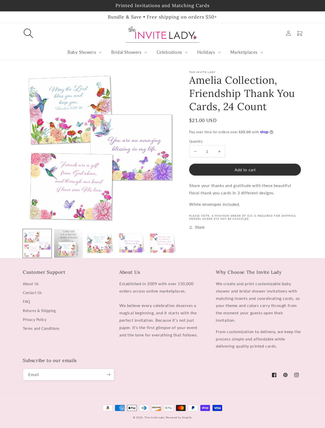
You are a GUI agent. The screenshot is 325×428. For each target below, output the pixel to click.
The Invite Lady (154, 417)
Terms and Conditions (41, 328)
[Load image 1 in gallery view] (37, 243)
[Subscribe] (108, 375)
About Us (31, 284)
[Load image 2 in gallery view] (68, 243)
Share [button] (200, 227)
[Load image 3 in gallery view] (99, 243)
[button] (28, 33)
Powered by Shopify (179, 417)
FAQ (26, 301)
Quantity (196, 141)
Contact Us (32, 292)
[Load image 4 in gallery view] (131, 243)
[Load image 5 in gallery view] (162, 243)
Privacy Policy (34, 319)
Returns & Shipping (39, 311)
